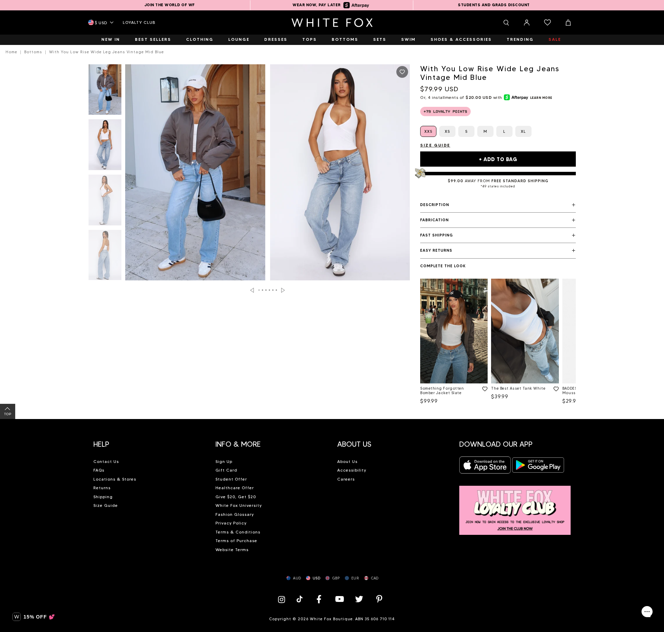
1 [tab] (259, 290)
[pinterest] (379, 599)
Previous (252, 290)
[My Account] (526, 22)
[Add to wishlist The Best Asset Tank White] (555, 387)
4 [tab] (269, 290)
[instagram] (283, 599)
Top (7, 414)
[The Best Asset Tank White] (525, 331)
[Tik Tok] (300, 599)
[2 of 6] (105, 146)
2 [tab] (262, 290)
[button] (498, 205)
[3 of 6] (105, 202)
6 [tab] (276, 290)
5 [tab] (273, 290)
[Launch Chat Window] (647, 612)
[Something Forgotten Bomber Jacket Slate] (454, 331)
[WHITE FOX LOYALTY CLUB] (515, 506)
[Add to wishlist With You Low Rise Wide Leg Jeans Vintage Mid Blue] (402, 72)
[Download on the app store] (485, 467)
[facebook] (319, 599)
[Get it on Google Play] (538, 467)
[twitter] (359, 599)
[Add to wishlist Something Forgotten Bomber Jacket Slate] (483, 387)
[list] (498, 343)
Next (283, 290)
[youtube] (339, 599)
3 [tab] (266, 290)
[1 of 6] (105, 91)
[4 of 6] (105, 257)
